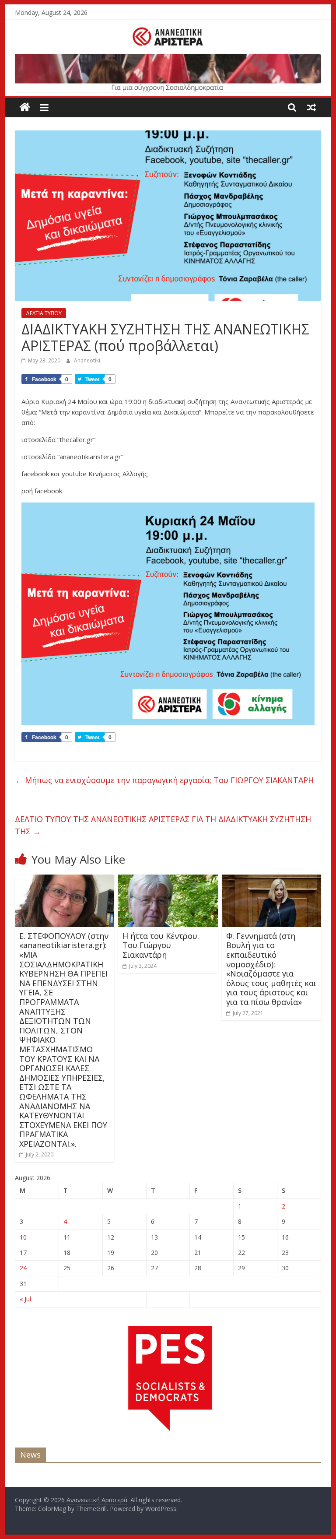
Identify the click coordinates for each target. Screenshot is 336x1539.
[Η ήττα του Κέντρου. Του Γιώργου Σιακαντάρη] (168, 880)
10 (23, 1237)
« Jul (25, 1299)
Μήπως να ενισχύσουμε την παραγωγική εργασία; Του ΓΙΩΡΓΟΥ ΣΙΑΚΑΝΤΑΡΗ (164, 780)
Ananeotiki (87, 360)
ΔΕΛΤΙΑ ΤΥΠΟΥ (44, 313)
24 (23, 1268)
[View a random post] (311, 107)
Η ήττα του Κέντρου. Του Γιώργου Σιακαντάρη (160, 945)
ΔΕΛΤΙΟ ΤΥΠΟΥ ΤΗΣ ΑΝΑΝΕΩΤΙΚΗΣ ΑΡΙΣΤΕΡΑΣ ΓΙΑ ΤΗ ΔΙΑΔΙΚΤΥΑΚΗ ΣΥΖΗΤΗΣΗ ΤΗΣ (163, 825)
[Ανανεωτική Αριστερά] (25, 107)
